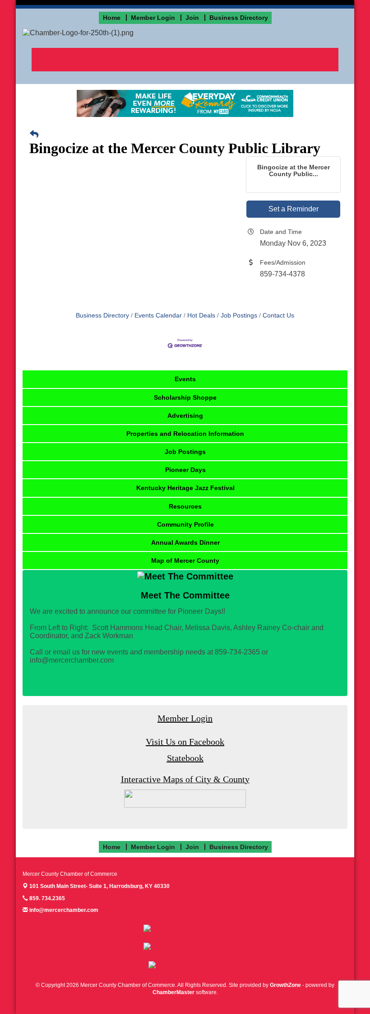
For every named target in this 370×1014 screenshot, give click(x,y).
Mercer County (246, 59)
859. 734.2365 (46, 898)
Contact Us (278, 315)
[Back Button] (34, 134)
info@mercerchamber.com (63, 910)
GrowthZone (285, 985)
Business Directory (102, 315)
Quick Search (301, 59)
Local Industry (135, 59)
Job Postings (239, 315)
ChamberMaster (173, 992)
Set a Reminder (293, 209)
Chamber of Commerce (69, 59)
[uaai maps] (185, 798)
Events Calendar (158, 315)
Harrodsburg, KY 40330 (99, 886)
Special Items (190, 59)
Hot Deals (201, 315)
